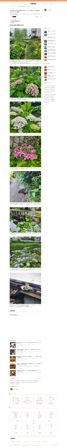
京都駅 (28, 414)
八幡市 (28, 432)
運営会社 (13, 441)
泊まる (28, 403)
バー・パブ (51, 400)
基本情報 (12, 22)
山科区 (51, 425)
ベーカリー (27, 398)
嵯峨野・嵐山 (51, 414)
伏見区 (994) (36, 380)
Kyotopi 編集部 (18, 368)
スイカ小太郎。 (18, 346)
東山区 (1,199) (47, 99)
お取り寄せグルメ (51, 403)
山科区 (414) (47, 102)
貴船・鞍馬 (39, 415)
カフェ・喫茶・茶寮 (16, 398)
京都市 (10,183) (23, 380)
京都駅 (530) (53, 99)
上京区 (39, 428)
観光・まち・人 (15, 397)
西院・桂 (51, 417)
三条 (27, 412)
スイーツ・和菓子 (39, 398)
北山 (51, 415)
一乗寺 (39, 414)
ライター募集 (25, 441)
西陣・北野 (15, 417)
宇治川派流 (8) (31, 382)
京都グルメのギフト (45, 441)
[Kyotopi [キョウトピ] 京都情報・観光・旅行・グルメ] (33, 4)
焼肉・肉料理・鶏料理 (39, 400)
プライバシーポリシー (32, 441)
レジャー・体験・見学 (15, 403)
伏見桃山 (15, 415)
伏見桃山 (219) (13, 382)
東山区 (28, 425)
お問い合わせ (19, 441)
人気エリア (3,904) (30, 380)
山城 (33, 430)
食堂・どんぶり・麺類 (15, 400)
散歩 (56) (36, 382)
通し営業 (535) (47, 94)
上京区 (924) (52, 97)
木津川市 (15, 432)
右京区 (16, 425)
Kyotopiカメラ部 (49, 47)
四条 (39, 412)
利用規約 (39, 441)
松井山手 (27, 415)
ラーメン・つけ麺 (51, 398)
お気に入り (37, 16)
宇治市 (51, 432)
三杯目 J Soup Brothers (50, 38)
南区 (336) (46, 97)
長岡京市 (39, 432)
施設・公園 (51, 397)
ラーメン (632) (53, 94)
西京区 (16, 428)
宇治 (27, 417)
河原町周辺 (15, 414)
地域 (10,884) (25, 382)
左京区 (39, 425)
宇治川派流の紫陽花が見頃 (15, 21)
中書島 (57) (17, 380)
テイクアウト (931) (48, 92)
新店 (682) (46, 89)
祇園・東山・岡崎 (15, 412)
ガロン (17, 374)
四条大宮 (39, 417)
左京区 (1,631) (52, 89)
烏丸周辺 (51, 412)
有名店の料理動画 (39, 403)
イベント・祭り (39, 397)
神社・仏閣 (27, 397)
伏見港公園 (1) (19, 382)
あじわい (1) (12, 380)
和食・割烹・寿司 (27, 400)
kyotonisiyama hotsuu (50, 60)
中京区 (28, 428)
